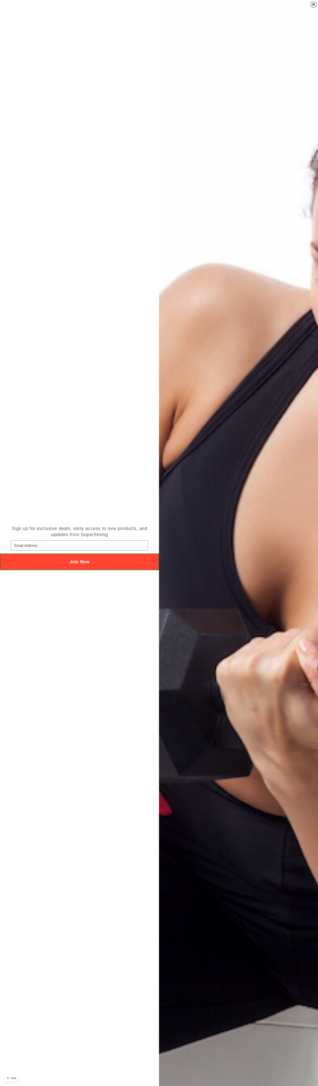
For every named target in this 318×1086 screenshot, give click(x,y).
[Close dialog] (314, 4)
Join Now (79, 561)
